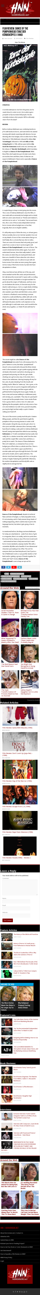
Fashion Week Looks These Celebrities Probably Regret (28, 640)
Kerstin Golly (26, 576)
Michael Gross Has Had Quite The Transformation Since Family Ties (29, 613)
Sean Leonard (8, 38)
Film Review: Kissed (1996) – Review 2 (16, 858)
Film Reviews (10, 19)
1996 (7, 574)
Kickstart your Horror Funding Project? (12, 1243)
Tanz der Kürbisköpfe (9, 581)
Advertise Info (5, 1236)
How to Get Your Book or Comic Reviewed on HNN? (16, 1247)
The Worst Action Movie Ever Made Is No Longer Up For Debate (8, 1006)
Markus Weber (6, 579)
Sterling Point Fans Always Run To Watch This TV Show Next (9, 1212)
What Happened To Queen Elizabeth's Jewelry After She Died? (10, 640)
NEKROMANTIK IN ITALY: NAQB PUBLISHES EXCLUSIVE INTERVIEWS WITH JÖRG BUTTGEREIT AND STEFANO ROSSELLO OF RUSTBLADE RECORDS (18, 1146)
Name (4, 898)
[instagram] (26, 1291)
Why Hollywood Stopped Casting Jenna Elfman (24, 1005)
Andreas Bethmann (17, 574)
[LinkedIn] (22, 1291)
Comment (5, 878)
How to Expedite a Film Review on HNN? (13, 1254)
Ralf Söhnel (33, 579)
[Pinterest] (20, 1291)
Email (4, 905)
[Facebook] (15, 1291)
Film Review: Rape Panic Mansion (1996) (17, 832)
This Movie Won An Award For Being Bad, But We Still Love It (9, 1184)
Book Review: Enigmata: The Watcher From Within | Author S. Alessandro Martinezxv (25, 1079)
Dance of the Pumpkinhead (10, 576)
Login (2, 1261)
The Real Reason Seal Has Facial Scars (9, 665)
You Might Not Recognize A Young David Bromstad (28, 666)
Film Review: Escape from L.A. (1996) (16, 807)
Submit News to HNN (7, 1240)
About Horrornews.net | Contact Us (11, 1233)
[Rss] (13, 1291)
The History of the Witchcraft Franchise (26, 934)
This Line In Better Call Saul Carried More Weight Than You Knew (30, 1212)
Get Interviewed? (5, 1250)
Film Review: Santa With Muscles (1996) (17, 728)
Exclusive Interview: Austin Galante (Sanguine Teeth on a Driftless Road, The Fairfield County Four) (25, 1116)
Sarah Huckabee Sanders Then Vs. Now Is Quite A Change (10, 613)
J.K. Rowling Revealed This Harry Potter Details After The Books (29, 1185)
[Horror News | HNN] (20, 8)
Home (2, 19)
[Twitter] (17, 1291)
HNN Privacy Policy (6, 1257)
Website (5, 912)
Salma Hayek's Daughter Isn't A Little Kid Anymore (29, 692)
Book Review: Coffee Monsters (23, 1087)
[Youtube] (24, 1291)
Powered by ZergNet (33, 700)
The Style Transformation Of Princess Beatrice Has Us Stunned (9, 693)
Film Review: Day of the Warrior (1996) (17, 781)
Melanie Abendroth (20, 579)
